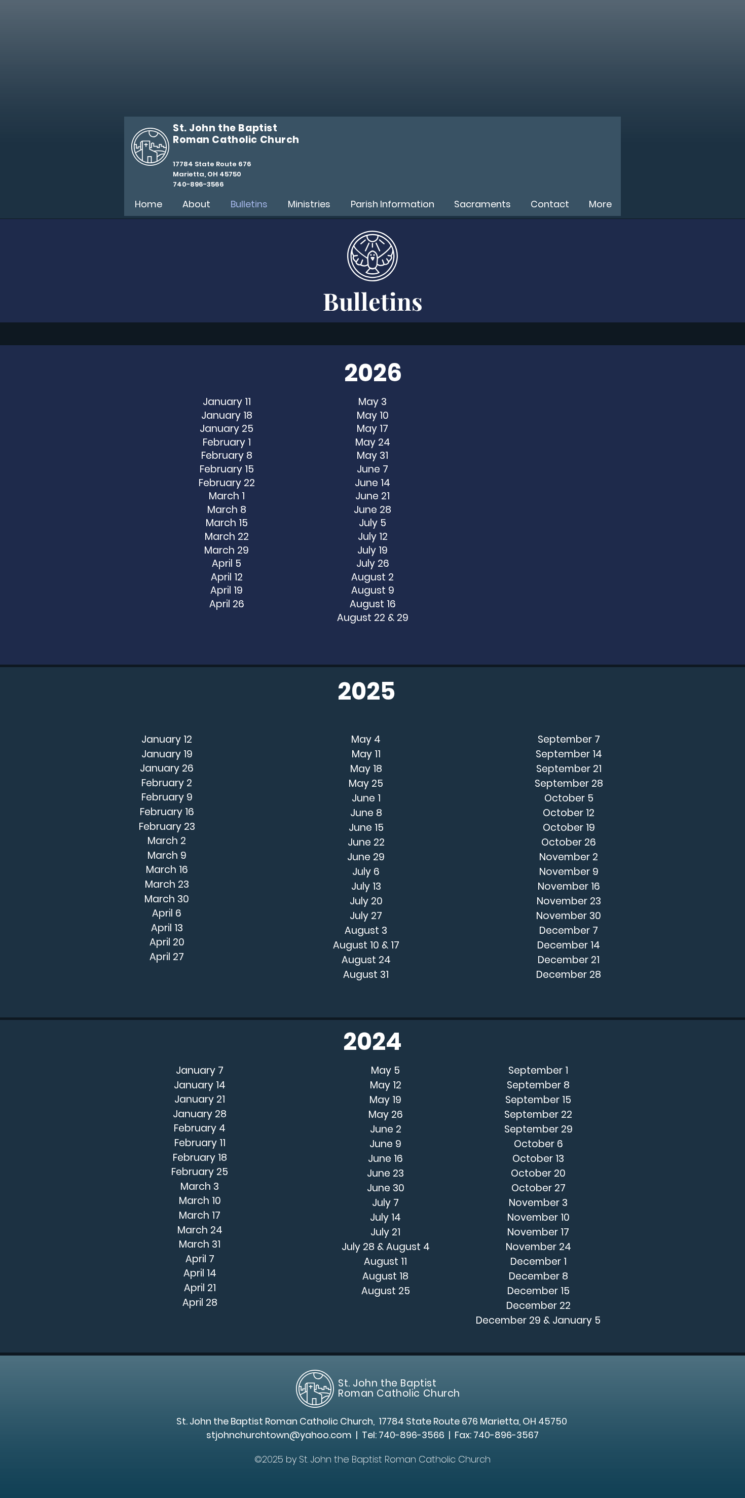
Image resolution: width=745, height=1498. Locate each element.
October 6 (538, 1144)
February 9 (167, 797)
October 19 (569, 827)
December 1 (538, 1261)
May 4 (366, 739)
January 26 (167, 768)
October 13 (538, 1158)
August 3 (366, 930)
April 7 (199, 1259)
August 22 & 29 (372, 618)
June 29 (366, 857)
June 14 (372, 483)
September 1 (538, 1070)
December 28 (568, 974)
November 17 (538, 1232)
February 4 (200, 1128)
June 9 (385, 1144)
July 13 (366, 886)
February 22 (227, 483)
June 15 (366, 827)
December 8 (538, 1276)
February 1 (227, 442)
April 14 (199, 1273)
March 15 (227, 523)
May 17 (372, 428)
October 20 (538, 1173)
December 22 (538, 1305)
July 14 (385, 1217)
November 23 (569, 901)
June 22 (366, 842)
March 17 (199, 1215)
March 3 (199, 1186)
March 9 (167, 855)
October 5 (568, 798)
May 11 (366, 754)
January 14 (200, 1085)
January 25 (226, 428)
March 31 (199, 1244)
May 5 (385, 1070)
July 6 (366, 872)
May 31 (372, 455)
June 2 (385, 1129)
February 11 (200, 1143)
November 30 (568, 916)
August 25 (385, 1291)
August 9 (372, 590)
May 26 (385, 1114)
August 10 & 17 (366, 945)
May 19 (385, 1100)
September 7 (569, 739)
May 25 (366, 783)
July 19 (372, 550)
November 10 (538, 1217)
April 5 (226, 563)
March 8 (226, 510)
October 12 (568, 813)
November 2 (568, 857)
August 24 (366, 960)
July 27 (366, 916)
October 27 (538, 1188)
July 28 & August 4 (386, 1247)
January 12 (166, 739)
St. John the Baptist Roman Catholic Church (399, 1388)
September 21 (569, 769)
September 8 (538, 1085)
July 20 (366, 901)
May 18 (366, 769)
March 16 (167, 869)
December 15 (538, 1291)
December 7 (568, 930)
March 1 (227, 496)
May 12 (385, 1085)
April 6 (166, 913)
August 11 (385, 1261)
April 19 (226, 590)
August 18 (385, 1276)
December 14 (568, 945)
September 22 (538, 1114)
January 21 (199, 1099)
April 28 (199, 1302)
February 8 (226, 455)
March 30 (166, 899)
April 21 (200, 1288)
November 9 (569, 872)
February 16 (167, 812)
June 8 (366, 813)
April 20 (167, 942)
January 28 (200, 1114)
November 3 (538, 1203)
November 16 (569, 886)
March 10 (200, 1201)
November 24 (538, 1247)
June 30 (385, 1188)
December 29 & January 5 (538, 1320)
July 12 (373, 536)
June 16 (385, 1158)
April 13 (167, 928)
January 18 (226, 415)
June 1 (366, 798)
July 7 (385, 1203)
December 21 (569, 960)
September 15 (538, 1100)
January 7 (200, 1070)
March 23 (167, 884)
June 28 (372, 510)
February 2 (166, 783)
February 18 (200, 1157)
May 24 (372, 442)
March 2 (166, 841)
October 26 (568, 842)
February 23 (167, 826)
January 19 (167, 754)
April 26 (226, 604)
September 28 (569, 783)
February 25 (199, 1172)
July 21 (385, 1232)
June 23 (385, 1173)
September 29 (538, 1129)
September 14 (569, 754)
